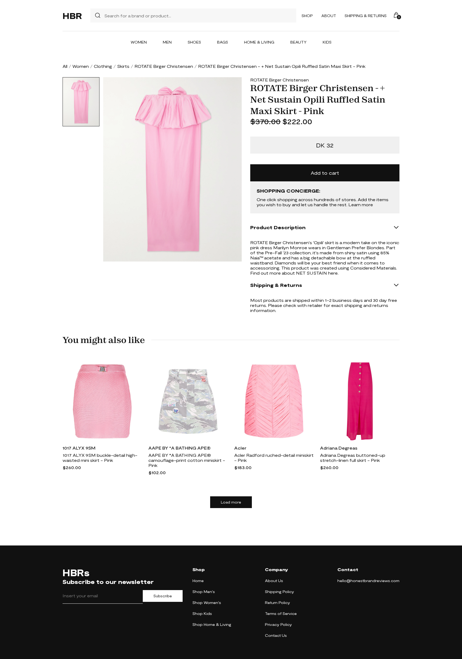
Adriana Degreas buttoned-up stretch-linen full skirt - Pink (352, 458)
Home (198, 580)
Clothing (103, 66)
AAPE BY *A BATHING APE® (179, 447)
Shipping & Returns (366, 15)
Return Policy (277, 602)
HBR (72, 15)
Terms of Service (281, 613)
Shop (307, 15)
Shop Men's (203, 591)
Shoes (194, 42)
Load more (231, 502)
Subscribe (162, 596)
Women (139, 42)
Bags (222, 42)
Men (167, 42)
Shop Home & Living (211, 624)
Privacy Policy (278, 624)
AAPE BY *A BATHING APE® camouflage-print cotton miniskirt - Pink (186, 460)
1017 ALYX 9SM (79, 447)
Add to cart (325, 173)
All (65, 66)
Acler (240, 447)
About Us (274, 580)
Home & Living (259, 42)
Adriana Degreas (338, 447)
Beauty (298, 42)
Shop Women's (206, 602)
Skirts (123, 66)
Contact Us (276, 635)
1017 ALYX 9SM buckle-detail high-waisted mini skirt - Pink (100, 458)
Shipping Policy (279, 591)
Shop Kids (202, 613)
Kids (327, 42)
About (328, 15)
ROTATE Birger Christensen (163, 66)
